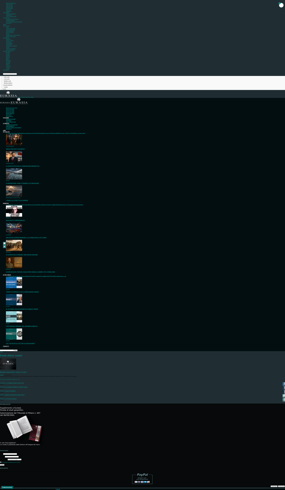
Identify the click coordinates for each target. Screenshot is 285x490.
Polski (7, 59)
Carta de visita (9, 4)
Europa (7, 33)
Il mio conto (7, 77)
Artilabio (58, 489)
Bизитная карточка (11, 3)
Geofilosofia (9, 44)
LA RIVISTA (6, 17)
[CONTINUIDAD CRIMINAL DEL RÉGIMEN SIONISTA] (14, 322)
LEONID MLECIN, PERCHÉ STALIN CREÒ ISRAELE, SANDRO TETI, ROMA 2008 (30, 272)
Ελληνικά (8, 66)
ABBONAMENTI (10, 20)
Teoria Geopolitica (10, 50)
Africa (7, 27)
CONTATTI (6, 70)
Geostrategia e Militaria (11, 46)
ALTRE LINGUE (7, 51)
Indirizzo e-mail (4, 459)
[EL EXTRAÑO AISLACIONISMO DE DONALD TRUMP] (14, 304)
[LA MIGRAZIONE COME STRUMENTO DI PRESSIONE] (14, 179)
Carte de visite (9, 5)
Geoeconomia (9, 43)
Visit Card (8, 9)
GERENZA (9, 15)
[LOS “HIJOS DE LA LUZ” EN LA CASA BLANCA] (14, 339)
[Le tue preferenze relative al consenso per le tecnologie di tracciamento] (7, 487)
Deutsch (8, 52)
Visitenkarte (9, 11)
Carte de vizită (9, 7)
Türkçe (7, 64)
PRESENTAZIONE (11, 13)
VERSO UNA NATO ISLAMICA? (15, 149)
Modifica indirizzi (8, 83)
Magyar (8, 58)
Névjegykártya (9, 8)
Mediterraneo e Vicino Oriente (13, 35)
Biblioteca (8, 39)
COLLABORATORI (11, 16)
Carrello (6, 87)
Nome (1, 454)
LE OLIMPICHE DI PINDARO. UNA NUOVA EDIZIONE (22, 255)
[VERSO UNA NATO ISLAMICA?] (14, 144)
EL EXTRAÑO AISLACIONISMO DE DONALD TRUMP (22, 309)
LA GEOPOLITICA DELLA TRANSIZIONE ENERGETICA (22, 166)
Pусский (8, 62)
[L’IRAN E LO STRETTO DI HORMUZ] (14, 196)
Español (8, 55)
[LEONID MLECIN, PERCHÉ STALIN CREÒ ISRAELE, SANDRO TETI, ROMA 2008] (14, 267)
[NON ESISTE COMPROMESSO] (14, 216)
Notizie (7, 47)
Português (8, 60)
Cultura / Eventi (9, 40)
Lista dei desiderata (7, 85)
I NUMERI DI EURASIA (12, 19)
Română (8, 63)
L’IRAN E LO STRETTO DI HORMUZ (17, 200)
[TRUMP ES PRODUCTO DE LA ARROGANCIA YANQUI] (14, 287)
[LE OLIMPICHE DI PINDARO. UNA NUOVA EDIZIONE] (14, 250)
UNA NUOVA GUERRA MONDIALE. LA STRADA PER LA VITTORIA (26, 237)
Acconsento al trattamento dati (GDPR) (10, 462)
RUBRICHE (6, 37)
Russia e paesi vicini (10, 36)
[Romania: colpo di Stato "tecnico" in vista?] (8, 369)
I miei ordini (7, 79)
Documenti (8, 41)
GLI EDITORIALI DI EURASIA (14, 21)
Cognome (2, 456)
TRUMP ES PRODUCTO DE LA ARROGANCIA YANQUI (22, 292)
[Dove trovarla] (3, 71)
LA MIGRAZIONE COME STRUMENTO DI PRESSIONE (22, 183)
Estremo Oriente (10, 32)
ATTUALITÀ (6, 25)
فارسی (7, 68)
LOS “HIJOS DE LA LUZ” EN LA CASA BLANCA (20, 343)
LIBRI (4, 24)
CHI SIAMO (6, 12)
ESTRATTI (9, 23)
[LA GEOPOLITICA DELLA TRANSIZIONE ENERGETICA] (14, 161)
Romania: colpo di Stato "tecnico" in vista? (13, 372)
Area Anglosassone (10, 29)
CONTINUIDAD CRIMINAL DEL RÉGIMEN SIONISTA (21, 326)
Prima (1, 351)
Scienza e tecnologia (11, 48)
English (8, 54)
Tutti (7, 133)
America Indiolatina (10, 28)
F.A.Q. (4, 89)
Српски (8, 67)
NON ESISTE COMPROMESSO (15, 220)
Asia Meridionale (10, 31)
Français (8, 56)
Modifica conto (7, 81)
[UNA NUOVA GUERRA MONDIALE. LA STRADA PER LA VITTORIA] (14, 233)
